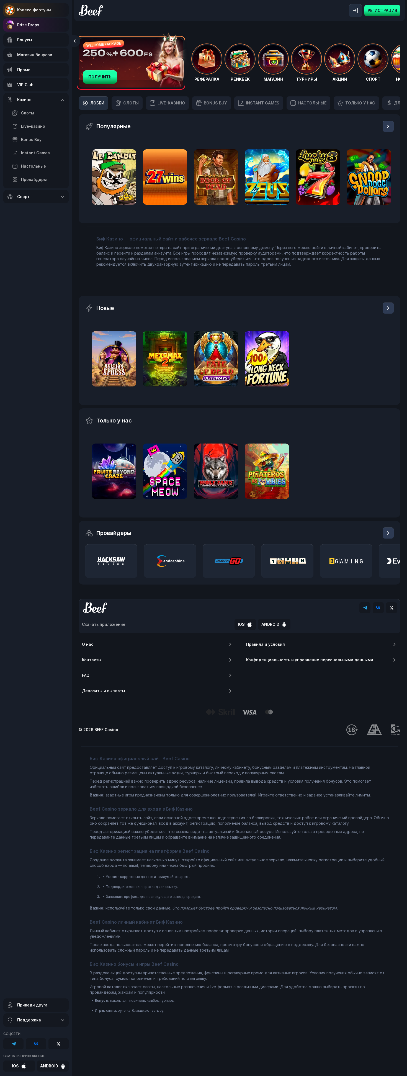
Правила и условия (265, 644)
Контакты (91, 659)
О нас (87, 644)
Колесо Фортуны (34, 9)
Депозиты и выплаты (103, 690)
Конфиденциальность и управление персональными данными (309, 659)
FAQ (85, 675)
